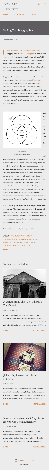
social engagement (28, 242)
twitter (26, 246)
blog (12, 236)
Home (5, 14)
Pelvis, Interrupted (27, 54)
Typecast (10, 4)
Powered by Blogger (25, 460)
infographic (35, 239)
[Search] (39, 4)
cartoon (28, 236)
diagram (7, 239)
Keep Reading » (39, 331)
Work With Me (19, 14)
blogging (19, 236)
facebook (23, 239)
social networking (12, 246)
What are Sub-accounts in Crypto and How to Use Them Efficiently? (24, 419)
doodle (15, 239)
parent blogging (11, 242)
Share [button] (5, 249)
